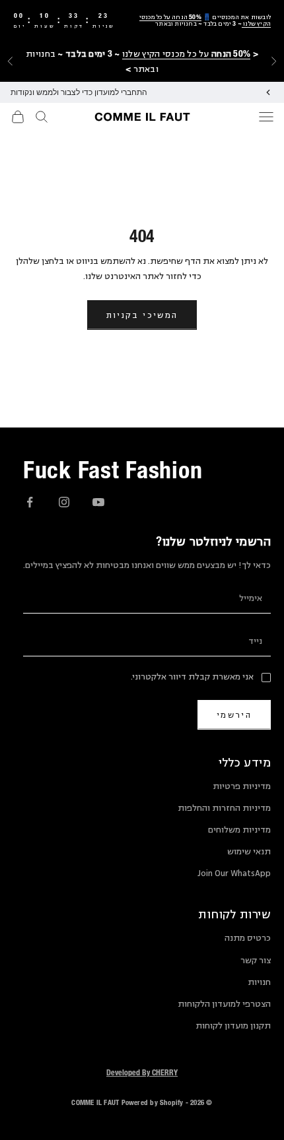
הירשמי (234, 714)
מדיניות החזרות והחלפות (224, 808)
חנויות (259, 982)
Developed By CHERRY (142, 1072)
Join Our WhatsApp (234, 873)
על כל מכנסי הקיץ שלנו (186, 53)
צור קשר (255, 960)
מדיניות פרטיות (242, 786)
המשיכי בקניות (142, 315)
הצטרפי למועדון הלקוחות (224, 1004)
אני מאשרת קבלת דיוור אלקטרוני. (192, 677)
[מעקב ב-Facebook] (29, 502)
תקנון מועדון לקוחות (233, 1026)
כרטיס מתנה (248, 938)
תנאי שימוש (249, 852)
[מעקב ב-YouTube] (98, 502)
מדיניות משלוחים (239, 830)
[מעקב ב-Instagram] (64, 502)
